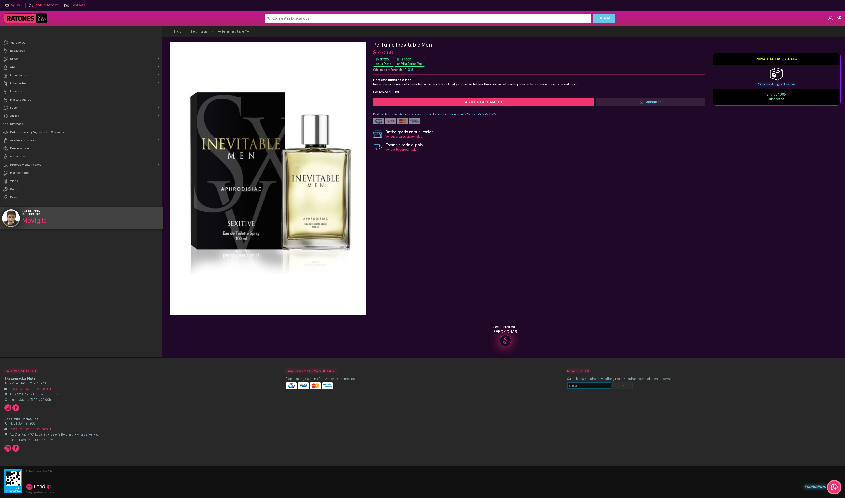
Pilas (13, 197)
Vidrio (14, 181)
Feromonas (199, 31)
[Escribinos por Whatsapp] (834, 487)
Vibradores (17, 42)
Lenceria (16, 91)
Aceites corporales (23, 140)
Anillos (14, 115)
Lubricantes (18, 83)
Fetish (14, 107)
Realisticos (17, 50)
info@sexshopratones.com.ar (30, 389)
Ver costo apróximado (401, 150)
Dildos (14, 58)
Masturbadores (20, 99)
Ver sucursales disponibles (403, 137)
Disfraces (16, 124)
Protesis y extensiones (25, 164)
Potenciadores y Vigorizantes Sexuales (37, 132)
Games (15, 189)
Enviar (622, 385)
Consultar (653, 102)
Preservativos (19, 148)
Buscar (604, 18)
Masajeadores (19, 172)
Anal (13, 67)
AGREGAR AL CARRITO (483, 102)
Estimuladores (20, 75)
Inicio (177, 31)
